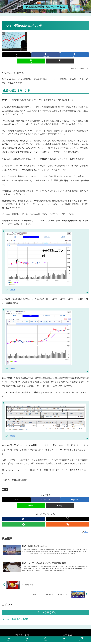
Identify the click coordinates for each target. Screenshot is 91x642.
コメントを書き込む (45, 612)
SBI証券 (12, 290)
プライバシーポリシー (23, 635)
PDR (5, 489)
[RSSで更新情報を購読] (67, 524)
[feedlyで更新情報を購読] (23, 524)
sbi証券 (12, 368)
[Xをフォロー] (67, 519)
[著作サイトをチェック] (23, 519)
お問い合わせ (67, 635)
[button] (60, 61)
